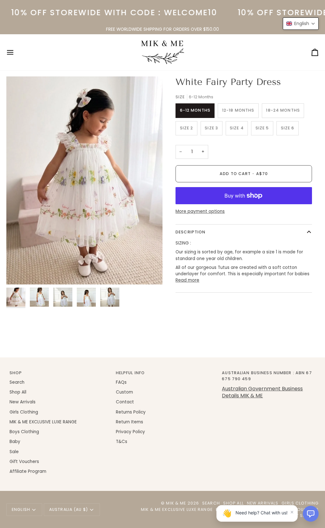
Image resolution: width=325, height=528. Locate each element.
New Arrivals (23, 402)
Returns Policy (131, 412)
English (21, 509)
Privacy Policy (130, 432)
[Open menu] (15, 52)
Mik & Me (176, 503)
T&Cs (121, 442)
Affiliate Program (28, 471)
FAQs (121, 382)
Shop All (18, 392)
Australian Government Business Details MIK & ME (262, 392)
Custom (124, 392)
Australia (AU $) (68, 509)
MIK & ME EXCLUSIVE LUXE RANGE (43, 422)
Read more (187, 280)
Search (17, 382)
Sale (14, 452)
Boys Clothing (24, 432)
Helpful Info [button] (130, 372)
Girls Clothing (24, 412)
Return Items (129, 422)
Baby (15, 442)
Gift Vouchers (24, 462)
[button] (311, 514)
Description (190, 232)
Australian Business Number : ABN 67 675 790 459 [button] (267, 375)
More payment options (200, 211)
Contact (125, 402)
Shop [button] (16, 372)
